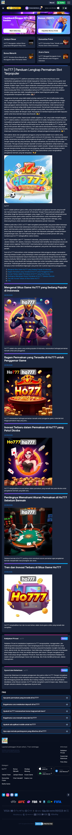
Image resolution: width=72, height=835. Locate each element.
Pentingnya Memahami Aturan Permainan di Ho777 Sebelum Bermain (31, 276)
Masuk (52, 2)
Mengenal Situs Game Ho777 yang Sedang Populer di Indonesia (29, 269)
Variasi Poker (6, 775)
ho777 (4, 769)
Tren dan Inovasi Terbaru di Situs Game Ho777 (23, 278)
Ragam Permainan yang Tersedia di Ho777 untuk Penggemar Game (30, 272)
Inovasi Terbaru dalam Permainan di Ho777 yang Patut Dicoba (29, 274)
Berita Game (6, 784)
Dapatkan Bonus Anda (50, 31)
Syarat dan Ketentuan (64, 757)
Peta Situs (63, 762)
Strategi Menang (27, 770)
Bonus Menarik (15, 770)
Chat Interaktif (18, 778)
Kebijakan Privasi (63, 752)
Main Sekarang (15, 31)
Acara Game (28, 775)
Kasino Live (28, 778)
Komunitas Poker (5, 779)
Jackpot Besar (18, 775)
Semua (64, 638)
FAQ (9, 281)
